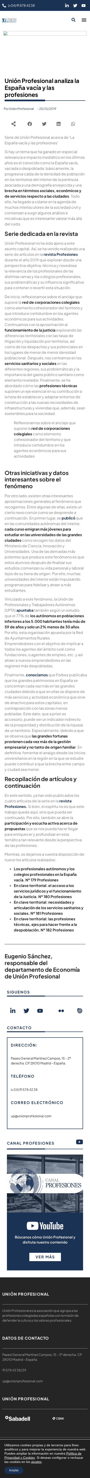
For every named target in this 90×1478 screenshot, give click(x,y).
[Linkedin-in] (67, 5)
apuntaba (24, 610)
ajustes (36, 1462)
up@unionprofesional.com (22, 1381)
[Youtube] (83, 5)
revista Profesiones (61, 254)
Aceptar (14, 1470)
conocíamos (37, 674)
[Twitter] (75, 5)
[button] (84, 20)
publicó (68, 518)
